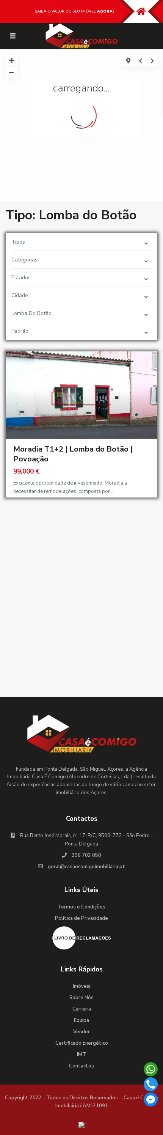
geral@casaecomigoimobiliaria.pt (86, 866)
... (112, 491)
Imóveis (82, 986)
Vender (81, 1031)
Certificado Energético (81, 1043)
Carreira (81, 1009)
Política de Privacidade (81, 918)
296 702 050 (86, 855)
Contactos (81, 1066)
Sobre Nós (81, 997)
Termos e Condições (81, 907)
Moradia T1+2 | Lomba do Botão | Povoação (73, 454)
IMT (81, 1054)
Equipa (81, 1020)
